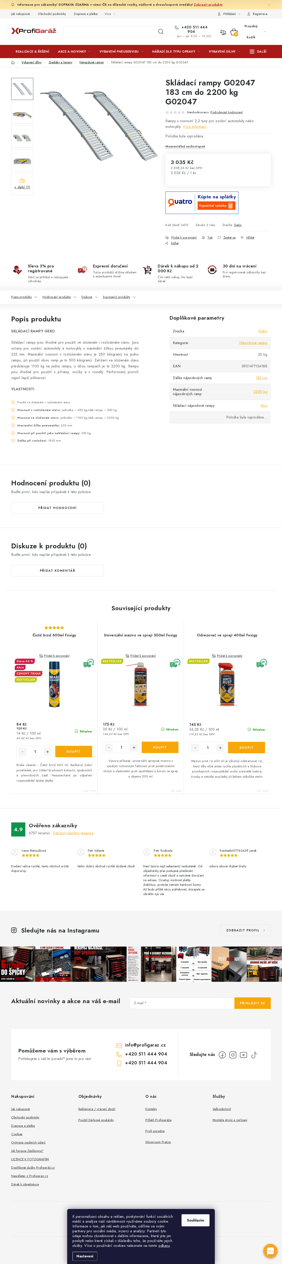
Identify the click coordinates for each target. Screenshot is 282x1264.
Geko (238, 225)
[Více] (258, 51)
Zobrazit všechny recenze (73, 833)
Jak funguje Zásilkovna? (27, 1151)
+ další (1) (22, 187)
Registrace (260, 14)
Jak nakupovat (20, 14)
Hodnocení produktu (57, 297)
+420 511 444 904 (194, 29)
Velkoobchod (222, 1109)
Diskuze (87, 297)
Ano (264, 405)
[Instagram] (232, 1054)
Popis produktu (21, 297)
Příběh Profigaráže (158, 1120)
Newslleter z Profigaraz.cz (29, 1176)
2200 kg (260, 391)
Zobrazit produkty (208, 4)
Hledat (161, 31)
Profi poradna (155, 1131)
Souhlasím (195, 1220)
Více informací (194, 126)
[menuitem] (32, 51)
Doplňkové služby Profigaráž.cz (33, 1167)
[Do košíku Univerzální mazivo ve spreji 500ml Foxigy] (160, 747)
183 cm (261, 377)
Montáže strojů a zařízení (230, 1120)
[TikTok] (254, 1054)
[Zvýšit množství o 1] (48, 752)
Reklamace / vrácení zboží (96, 1109)
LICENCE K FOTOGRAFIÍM (30, 1159)
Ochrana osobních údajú (28, 1142)
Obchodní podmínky (52, 14)
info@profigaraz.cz (145, 1045)
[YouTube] (243, 1054)
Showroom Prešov (158, 1142)
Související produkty (116, 297)
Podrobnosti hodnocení (226, 112)
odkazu (164, 1245)
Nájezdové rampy (253, 342)
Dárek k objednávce (25, 1184)
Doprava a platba (86, 14)
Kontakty (151, 1109)
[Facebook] (222, 1054)
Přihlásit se (252, 1003)
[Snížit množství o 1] (22, 752)
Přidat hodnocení (57, 508)
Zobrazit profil (243, 930)
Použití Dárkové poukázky (96, 1120)
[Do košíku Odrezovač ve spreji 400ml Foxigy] (246, 747)
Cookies (16, 1134)
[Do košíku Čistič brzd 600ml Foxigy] (73, 751)
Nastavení (84, 1256)
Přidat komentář (57, 570)
